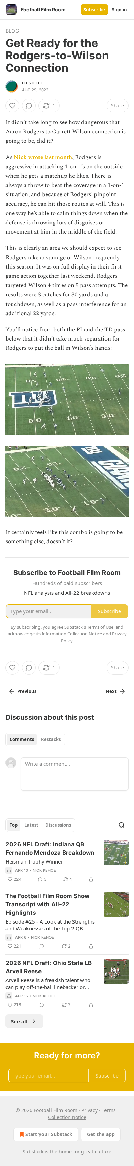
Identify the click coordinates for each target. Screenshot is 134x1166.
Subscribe (94, 10)
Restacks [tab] (51, 739)
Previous (26, 691)
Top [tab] (14, 825)
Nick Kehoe (44, 870)
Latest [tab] (31, 825)
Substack (33, 1151)
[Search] (122, 825)
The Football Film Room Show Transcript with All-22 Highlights (47, 904)
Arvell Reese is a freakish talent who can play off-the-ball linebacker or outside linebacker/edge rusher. (47, 983)
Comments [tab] (22, 739)
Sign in (119, 10)
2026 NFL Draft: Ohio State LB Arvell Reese (48, 967)
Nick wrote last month (43, 157)
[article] (67, 861)
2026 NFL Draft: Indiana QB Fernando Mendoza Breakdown (49, 848)
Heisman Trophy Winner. (34, 861)
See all (19, 1021)
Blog (12, 31)
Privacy (89, 1110)
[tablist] (35, 739)
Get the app (101, 1134)
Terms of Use (100, 627)
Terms (109, 1110)
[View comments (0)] (29, 105)
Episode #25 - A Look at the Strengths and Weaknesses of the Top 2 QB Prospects (50, 925)
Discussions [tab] (58, 825)
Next (111, 691)
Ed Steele (32, 83)
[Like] (12, 105)
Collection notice (67, 1117)
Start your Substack (48, 1134)
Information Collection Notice (72, 634)
